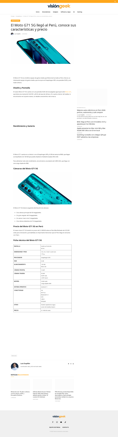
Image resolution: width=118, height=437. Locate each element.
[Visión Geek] (59, 6)
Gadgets (55, 12)
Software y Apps (66, 12)
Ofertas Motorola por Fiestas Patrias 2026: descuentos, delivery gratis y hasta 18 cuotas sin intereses (42, 394)
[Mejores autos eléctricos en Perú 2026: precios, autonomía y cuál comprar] (92, 97)
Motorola (14, 355)
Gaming (79, 12)
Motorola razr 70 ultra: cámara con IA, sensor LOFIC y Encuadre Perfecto (20, 393)
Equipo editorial (54, 427)
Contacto (65, 427)
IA (74, 12)
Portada (12, 16)
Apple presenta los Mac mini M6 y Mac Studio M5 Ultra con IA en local (91, 129)
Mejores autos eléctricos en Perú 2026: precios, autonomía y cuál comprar (91, 111)
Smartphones (46, 12)
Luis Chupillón (17, 34)
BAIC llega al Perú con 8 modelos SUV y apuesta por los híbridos (91, 123)
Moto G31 (68, 92)
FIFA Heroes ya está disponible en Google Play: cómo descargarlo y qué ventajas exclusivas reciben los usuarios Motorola (64, 395)
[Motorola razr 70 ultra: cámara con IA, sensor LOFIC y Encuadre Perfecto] (20, 384)
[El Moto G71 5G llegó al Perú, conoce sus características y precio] (42, 63)
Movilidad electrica (81, 107)
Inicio (37, 12)
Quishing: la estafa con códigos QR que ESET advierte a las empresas (91, 136)
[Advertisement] (42, 70)
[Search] (115, 1)
